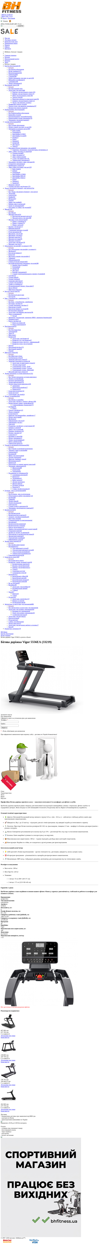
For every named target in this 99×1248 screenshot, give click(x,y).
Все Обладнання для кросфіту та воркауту (22, 249)
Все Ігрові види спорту (16, 560)
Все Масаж (12, 213)
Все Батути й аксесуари (16, 295)
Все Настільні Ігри (15, 330)
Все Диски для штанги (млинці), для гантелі (23, 192)
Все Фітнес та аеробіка (16, 400)
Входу (5, 18)
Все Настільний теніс (16, 88)
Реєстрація (11, 18)
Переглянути (5, 1037)
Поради (7, 45)
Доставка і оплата (10, 40)
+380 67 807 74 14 (6, 16)
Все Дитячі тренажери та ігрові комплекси (23, 377)
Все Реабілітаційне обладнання (19, 113)
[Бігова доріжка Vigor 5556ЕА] (42, 713)
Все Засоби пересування (17, 545)
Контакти (8, 48)
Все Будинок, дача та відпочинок (19, 494)
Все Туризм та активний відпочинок (21, 448)
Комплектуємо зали (11, 41)
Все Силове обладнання (16, 125)
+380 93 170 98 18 (6, 14)
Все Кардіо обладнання (16, 69)
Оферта (7, 47)
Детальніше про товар (8, 1036)
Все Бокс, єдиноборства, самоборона (21, 302)
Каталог (11, 67)
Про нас (7, 38)
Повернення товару (11, 43)
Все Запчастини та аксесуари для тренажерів (23, 608)
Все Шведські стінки (15, 356)
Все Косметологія (14, 513)
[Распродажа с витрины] (9, 35)
